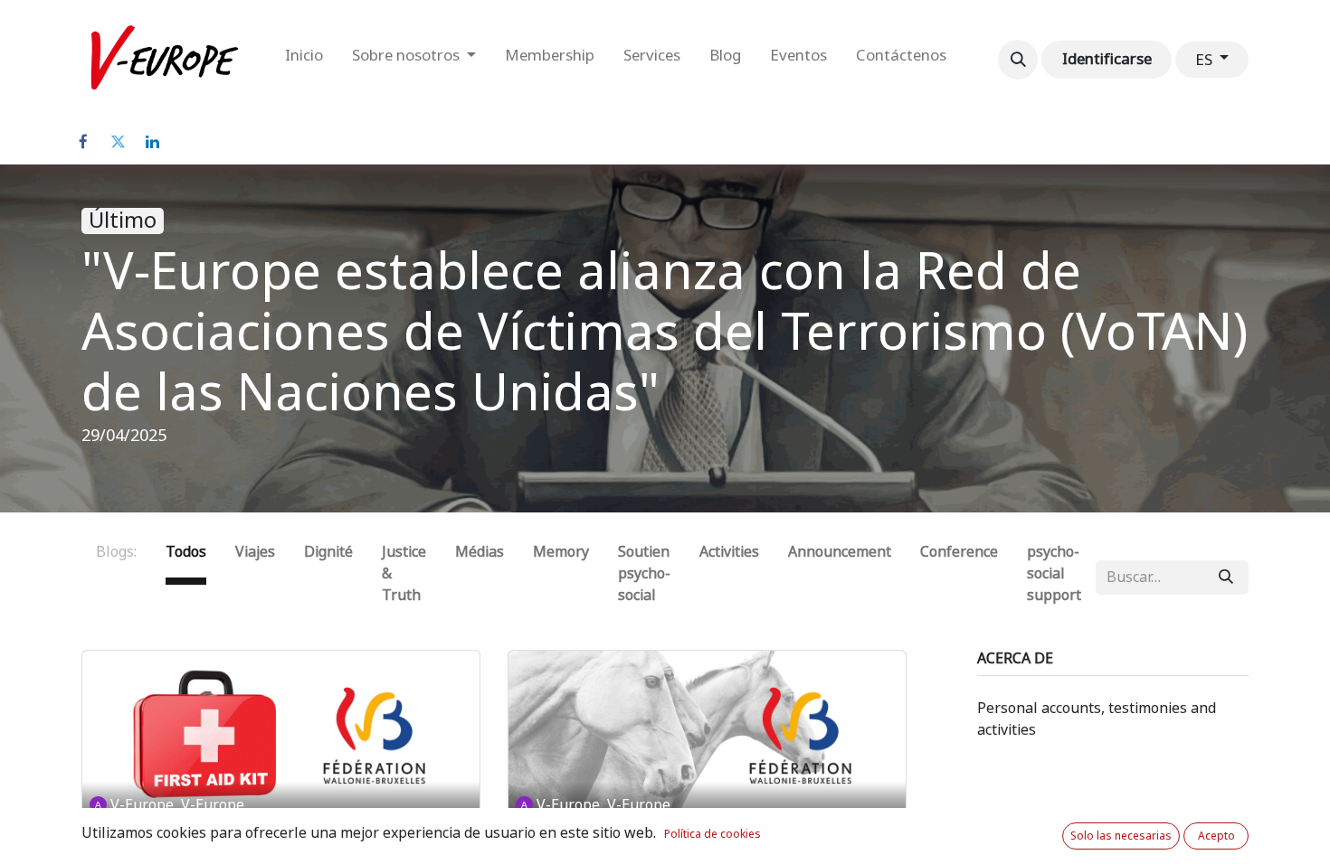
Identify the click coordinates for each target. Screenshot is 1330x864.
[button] (1018, 60)
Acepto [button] (1216, 836)
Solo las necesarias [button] (1121, 836)
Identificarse (1107, 59)
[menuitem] (304, 59)
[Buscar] (1226, 577)
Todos (186, 551)
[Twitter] (117, 142)
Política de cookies (712, 834)
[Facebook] (83, 142)
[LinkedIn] (152, 142)
